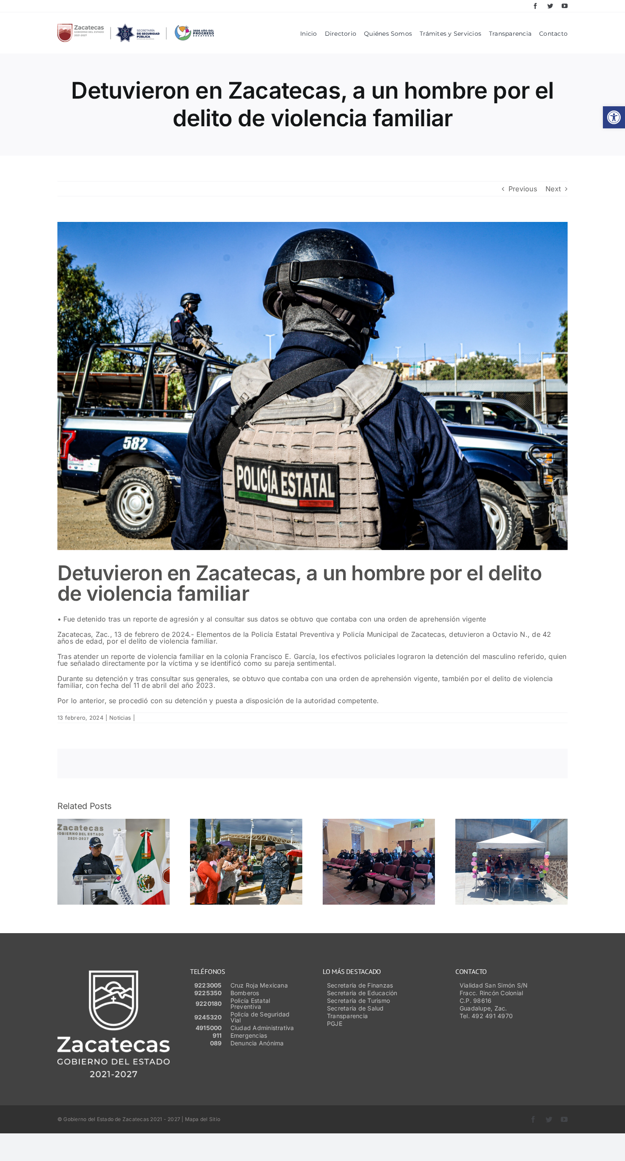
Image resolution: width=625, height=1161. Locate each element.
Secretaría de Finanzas (360, 985)
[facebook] (535, 6)
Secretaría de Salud (355, 1008)
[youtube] (565, 6)
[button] (614, 117)
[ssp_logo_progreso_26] (135, 27)
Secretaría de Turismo (358, 1000)
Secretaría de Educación (362, 992)
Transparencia (347, 1015)
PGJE (334, 1023)
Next (553, 189)
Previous (523, 189)
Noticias (120, 717)
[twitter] (550, 6)
